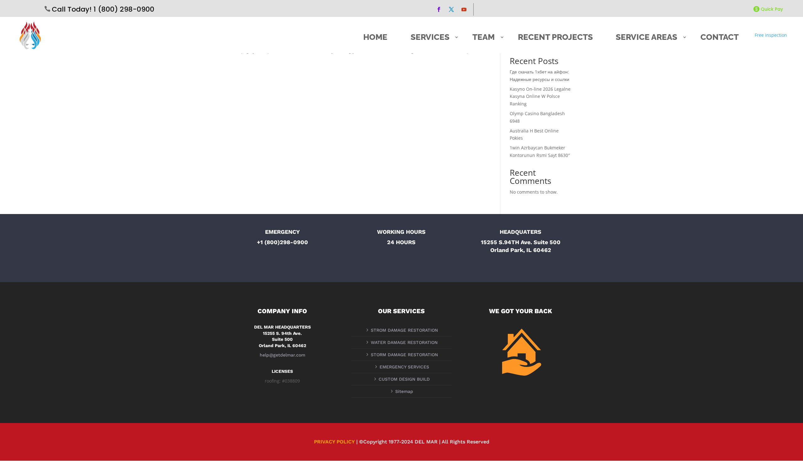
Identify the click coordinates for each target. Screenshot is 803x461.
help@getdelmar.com (282, 354)
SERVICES (430, 37)
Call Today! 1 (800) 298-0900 (103, 9)
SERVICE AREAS (646, 37)
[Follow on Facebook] (439, 9)
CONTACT (719, 37)
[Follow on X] (451, 9)
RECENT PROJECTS (555, 37)
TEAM (483, 37)
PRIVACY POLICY (334, 442)
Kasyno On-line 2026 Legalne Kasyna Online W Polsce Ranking (540, 96)
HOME (375, 37)
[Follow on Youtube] (464, 9)
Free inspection (771, 35)
